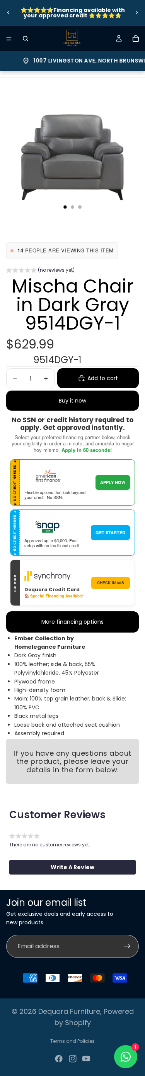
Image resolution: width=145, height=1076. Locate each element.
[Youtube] (86, 1058)
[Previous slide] (8, 12)
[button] (40, 271)
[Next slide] (136, 12)
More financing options (72, 622)
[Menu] (9, 38)
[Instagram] (72, 1058)
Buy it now (72, 400)
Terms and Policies (72, 1041)
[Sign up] (127, 946)
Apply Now (112, 482)
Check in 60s (110, 582)
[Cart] (135, 38)
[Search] (25, 38)
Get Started (110, 532)
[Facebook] (58, 1058)
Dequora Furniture (69, 1011)
